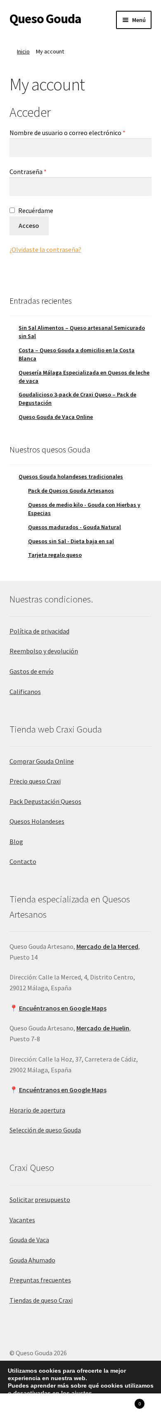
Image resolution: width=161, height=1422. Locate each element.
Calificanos (25, 691)
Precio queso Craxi (35, 781)
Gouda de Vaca (29, 1240)
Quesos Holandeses (36, 821)
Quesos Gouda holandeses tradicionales (71, 476)
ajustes (81, 1393)
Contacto (22, 861)
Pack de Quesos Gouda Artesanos (71, 490)
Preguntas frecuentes (40, 1280)
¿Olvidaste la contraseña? (45, 249)
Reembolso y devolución (43, 651)
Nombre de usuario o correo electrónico (80, 132)
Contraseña (44, 171)
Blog (16, 841)
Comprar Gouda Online (41, 761)
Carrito (124, 1401)
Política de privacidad (39, 631)
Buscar (80, 1408)
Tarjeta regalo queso (55, 555)
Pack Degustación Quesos (45, 801)
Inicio (23, 51)
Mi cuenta (27, 1408)
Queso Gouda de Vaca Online (56, 417)
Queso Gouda (45, 18)
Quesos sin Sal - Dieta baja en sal (71, 541)
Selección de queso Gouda (45, 1130)
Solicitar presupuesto (39, 1199)
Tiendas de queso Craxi (41, 1300)
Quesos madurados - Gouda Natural (74, 527)
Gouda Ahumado (32, 1260)
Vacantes (22, 1220)
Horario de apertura (37, 1110)
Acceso (29, 225)
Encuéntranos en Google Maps (63, 1008)
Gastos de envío (31, 671)
